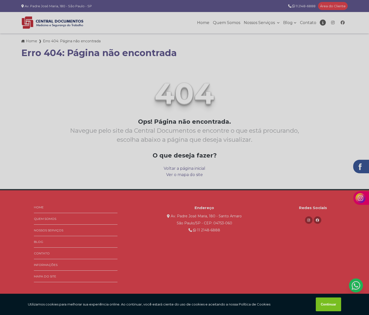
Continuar (328, 304)
